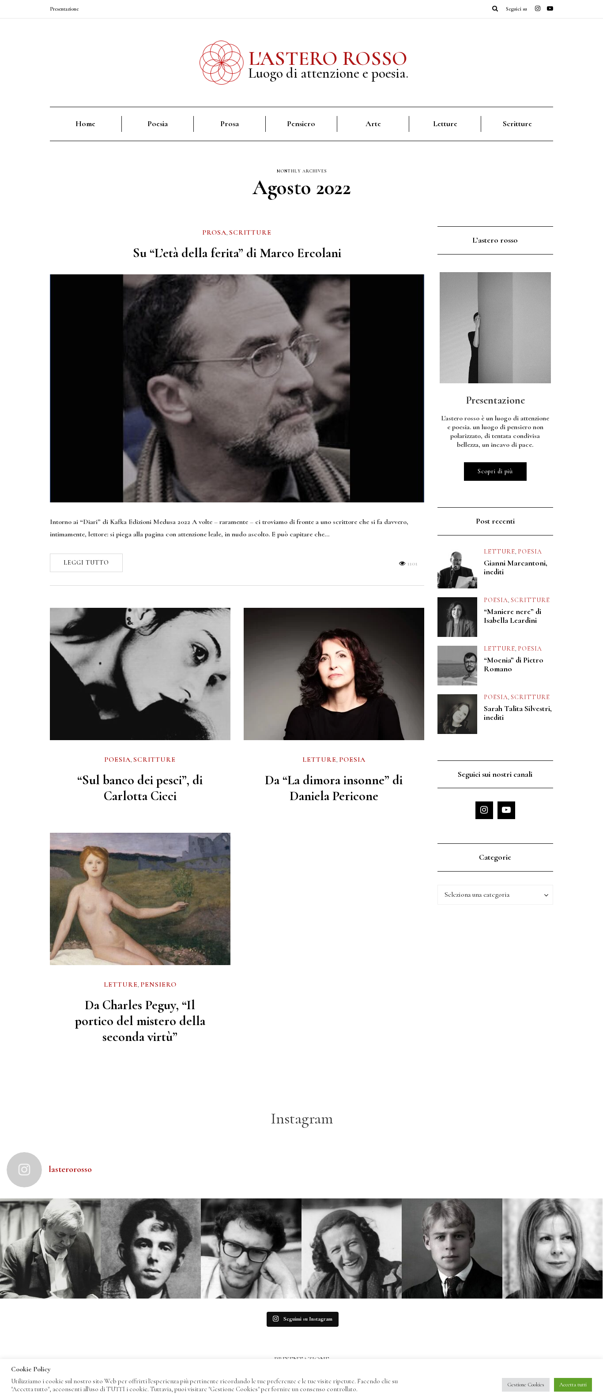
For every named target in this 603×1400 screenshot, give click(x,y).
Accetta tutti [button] (573, 1384)
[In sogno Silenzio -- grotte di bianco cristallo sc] (352, 1248)
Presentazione (64, 9)
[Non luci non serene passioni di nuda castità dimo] (251, 1248)
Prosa (229, 123)
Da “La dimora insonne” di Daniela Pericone (334, 788)
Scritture (517, 123)
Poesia (157, 123)
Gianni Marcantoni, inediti (515, 567)
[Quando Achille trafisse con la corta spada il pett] (50, 1248)
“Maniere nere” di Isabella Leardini (512, 616)
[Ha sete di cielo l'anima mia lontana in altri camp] (452, 1248)
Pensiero (301, 123)
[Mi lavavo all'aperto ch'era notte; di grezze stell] (151, 1248)
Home (85, 123)
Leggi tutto (86, 562)
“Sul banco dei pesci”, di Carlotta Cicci (140, 788)
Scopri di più (495, 471)
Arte (373, 123)
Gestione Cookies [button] (525, 1384)
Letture (445, 123)
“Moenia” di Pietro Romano (513, 664)
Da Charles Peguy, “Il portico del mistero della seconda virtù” (140, 1021)
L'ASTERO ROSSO (328, 58)
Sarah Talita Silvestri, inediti (518, 713)
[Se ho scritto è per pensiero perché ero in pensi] (552, 1248)
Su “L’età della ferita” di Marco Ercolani (237, 253)
